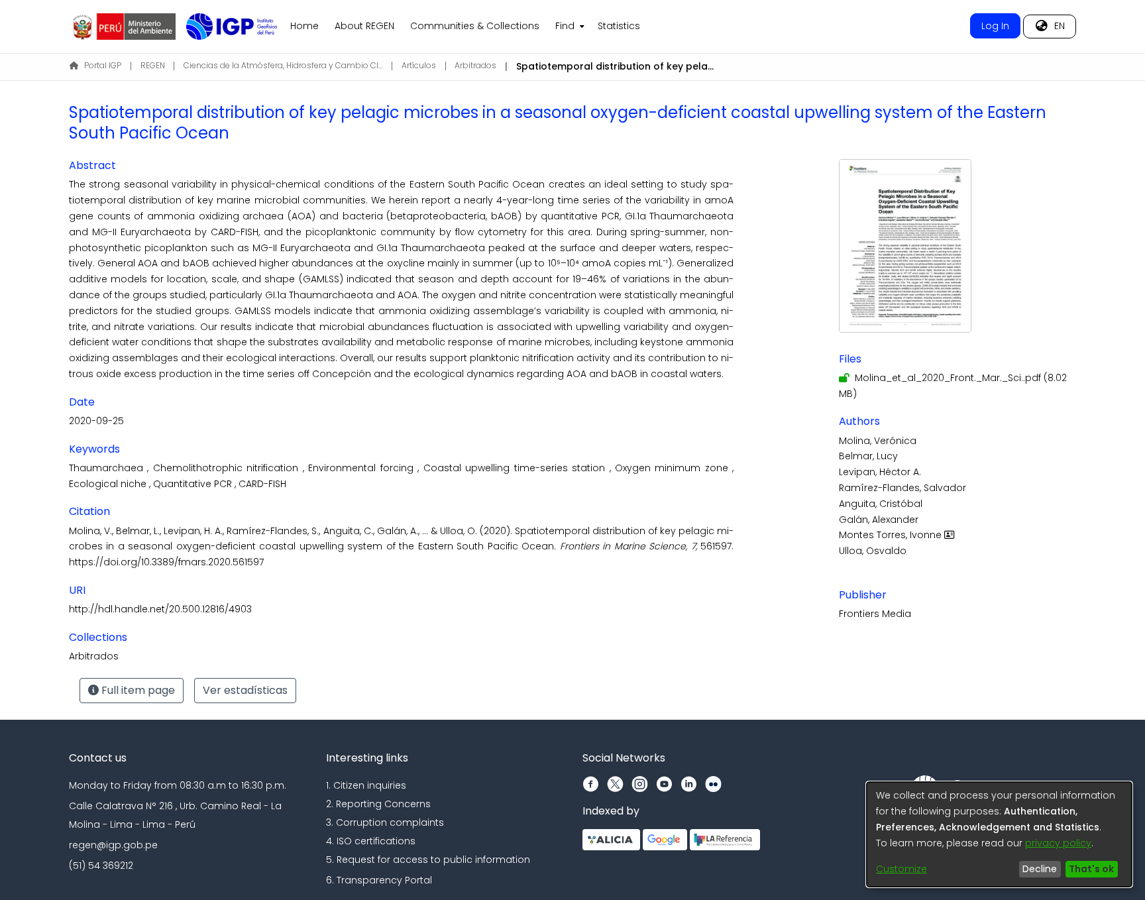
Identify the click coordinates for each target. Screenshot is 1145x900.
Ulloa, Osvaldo (872, 550)
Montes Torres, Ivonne (891, 534)
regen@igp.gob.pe (113, 845)
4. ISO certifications (370, 841)
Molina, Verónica (877, 440)
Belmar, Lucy (868, 456)
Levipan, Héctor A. (880, 471)
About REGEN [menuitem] (364, 25)
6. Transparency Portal (379, 880)
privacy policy (1058, 843)
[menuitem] (568, 26)
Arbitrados (475, 65)
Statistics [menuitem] (619, 25)
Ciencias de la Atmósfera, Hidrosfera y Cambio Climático (283, 65)
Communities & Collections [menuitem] (474, 25)
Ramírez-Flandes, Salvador (902, 487)
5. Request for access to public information (428, 859)
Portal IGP (102, 65)
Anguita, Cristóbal (880, 503)
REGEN (152, 65)
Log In (995, 25)
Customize (901, 868)
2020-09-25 (96, 420)
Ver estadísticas (245, 690)
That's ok (1091, 868)
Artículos (419, 65)
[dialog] (999, 834)
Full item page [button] (137, 690)
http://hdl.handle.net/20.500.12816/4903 (160, 609)
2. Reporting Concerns (378, 804)
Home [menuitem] (304, 25)
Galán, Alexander (878, 519)
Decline (1039, 868)
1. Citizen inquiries (366, 785)
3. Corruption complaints (385, 822)
